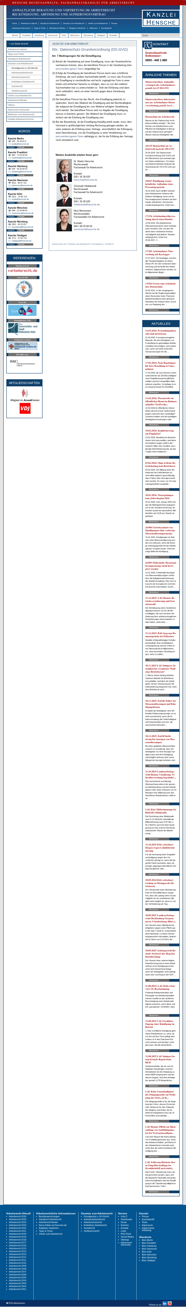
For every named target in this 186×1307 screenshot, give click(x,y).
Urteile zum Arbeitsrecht (98, 23)
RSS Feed (126, 1234)
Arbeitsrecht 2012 (17, 1257)
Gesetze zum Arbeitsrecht (73, 23)
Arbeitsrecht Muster (57, 28)
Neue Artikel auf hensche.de (53, 1225)
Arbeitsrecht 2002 (17, 1286)
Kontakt (124, 1228)
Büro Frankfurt (149, 1243)
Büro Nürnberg (149, 1257)
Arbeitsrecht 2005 (17, 1277)
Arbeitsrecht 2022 (17, 1228)
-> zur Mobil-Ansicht (18, 44)
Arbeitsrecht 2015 (17, 1248)
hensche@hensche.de (85, 179)
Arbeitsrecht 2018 (17, 1239)
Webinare (94, 28)
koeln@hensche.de (20, 199)
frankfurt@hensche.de (22, 158)
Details (21, 147)
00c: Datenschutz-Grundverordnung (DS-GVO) (90, 49)
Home (14, 23)
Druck (124, 1222)
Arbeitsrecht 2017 (17, 1242)
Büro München (149, 1254)
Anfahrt (11, 147)
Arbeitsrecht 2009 (17, 1266)
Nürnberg (88, 35)
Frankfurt (26, 35)
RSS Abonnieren (16, 1303)
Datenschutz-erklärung (148, 1229)
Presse (114, 23)
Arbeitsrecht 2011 (17, 1260)
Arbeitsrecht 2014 (17, 1251)
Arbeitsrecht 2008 (17, 1269)
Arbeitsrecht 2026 (17, 1216)
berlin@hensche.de (20, 144)
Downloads (126, 1219)
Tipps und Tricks (16, 54)
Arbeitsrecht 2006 (17, 1274)
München (75, 35)
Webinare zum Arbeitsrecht (21, 114)
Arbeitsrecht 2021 (17, 1231)
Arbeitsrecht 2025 (17, 1219)
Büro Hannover (149, 1249)
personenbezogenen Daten (70, 68)
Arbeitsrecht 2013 (17, 1254)
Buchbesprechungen (49, 1216)
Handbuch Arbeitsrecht (49, 23)
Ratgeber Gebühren (77, 28)
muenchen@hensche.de (22, 213)
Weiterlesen (154, 93)
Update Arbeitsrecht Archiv (21, 119)
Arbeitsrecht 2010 (17, 1263)
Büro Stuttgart (148, 1260)
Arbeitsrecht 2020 (17, 1234)
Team (144, 1222)
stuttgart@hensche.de (21, 241)
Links (123, 1231)
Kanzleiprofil (106, 28)
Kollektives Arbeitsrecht (22, 82)
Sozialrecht (17, 86)
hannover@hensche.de (22, 185)
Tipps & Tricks (40, 28)
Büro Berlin (147, 1240)
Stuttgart (101, 35)
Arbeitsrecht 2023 (17, 1225)
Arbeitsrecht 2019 (17, 1237)
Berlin (15, 35)
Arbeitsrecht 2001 (17, 1289)
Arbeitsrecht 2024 (17, 1222)
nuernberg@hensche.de (22, 227)
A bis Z (124, 1216)
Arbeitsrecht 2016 (17, 1245)
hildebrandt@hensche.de (87, 204)
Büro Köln (147, 1251)
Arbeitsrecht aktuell (29, 23)
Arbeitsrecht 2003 (17, 1283)
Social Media (127, 1237)
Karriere (125, 1225)
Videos (11, 105)
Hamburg (39, 35)
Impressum (147, 1225)
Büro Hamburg (149, 1246)
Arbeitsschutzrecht (20, 77)
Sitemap (125, 1239)
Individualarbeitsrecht (22, 72)
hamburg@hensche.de (22, 171)
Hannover (53, 35)
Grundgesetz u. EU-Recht (24, 68)
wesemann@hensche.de (87, 229)
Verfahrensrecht (19, 91)
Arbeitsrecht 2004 (17, 1280)
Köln (64, 35)
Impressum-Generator (21, 28)
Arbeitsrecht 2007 (17, 1271)
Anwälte (113, 35)
